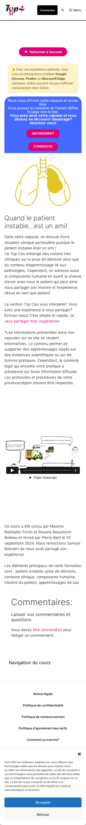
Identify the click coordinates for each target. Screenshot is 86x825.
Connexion (47, 10)
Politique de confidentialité (43, 705)
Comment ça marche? (43, 740)
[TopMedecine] (15, 10)
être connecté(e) (47, 630)
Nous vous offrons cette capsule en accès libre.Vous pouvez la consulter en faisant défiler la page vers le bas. (43, 112)
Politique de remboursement (43, 717)
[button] (79, 753)
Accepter (43, 802)
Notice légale (43, 694)
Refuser (43, 814)
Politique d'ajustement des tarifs (43, 728)
